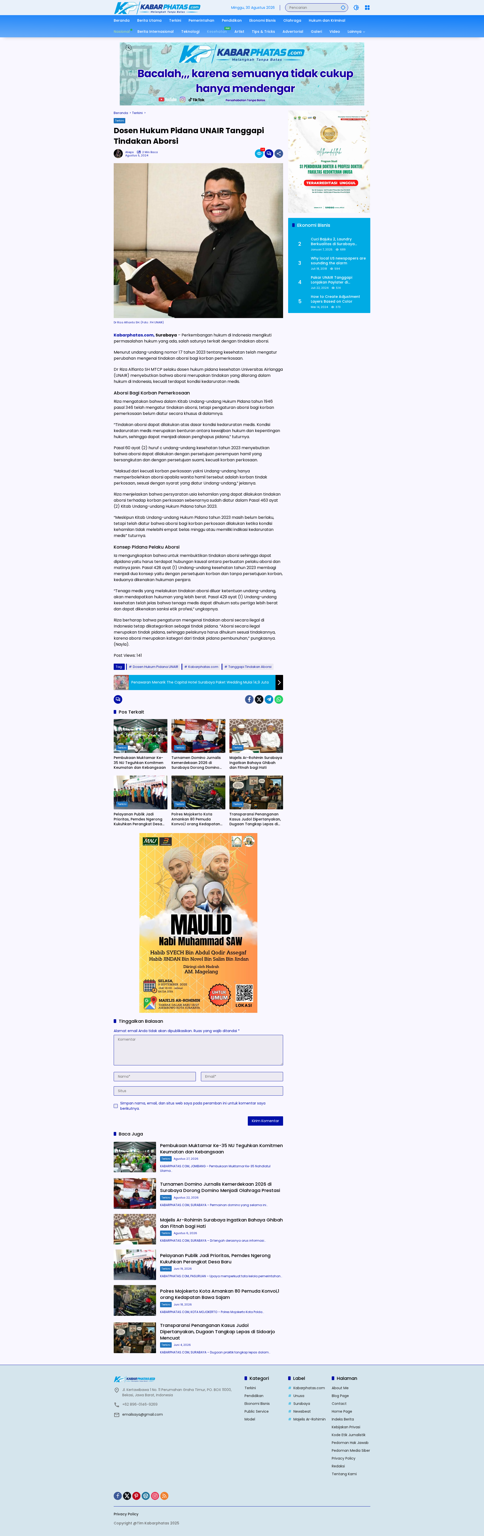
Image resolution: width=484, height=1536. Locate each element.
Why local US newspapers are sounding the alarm (338, 261)
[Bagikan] (279, 153)
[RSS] (164, 1496)
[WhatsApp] (279, 699)
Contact (339, 1403)
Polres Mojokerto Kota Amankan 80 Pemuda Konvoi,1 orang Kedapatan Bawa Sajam (195, 819)
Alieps (129, 152)
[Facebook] (249, 699)
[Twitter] (259, 699)
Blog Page (340, 1395)
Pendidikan (254, 1395)
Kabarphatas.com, (134, 335)
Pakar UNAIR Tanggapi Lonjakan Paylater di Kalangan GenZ (331, 280)
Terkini (119, 121)
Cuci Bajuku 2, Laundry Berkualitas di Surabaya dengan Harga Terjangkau (335, 242)
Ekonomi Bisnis (257, 1403)
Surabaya (301, 1403)
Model (250, 1419)
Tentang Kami (344, 1473)
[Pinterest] (136, 1496)
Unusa (298, 1395)
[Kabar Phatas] (157, 7)
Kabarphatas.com (203, 666)
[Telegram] (269, 699)
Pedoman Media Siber (351, 1450)
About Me (340, 1387)
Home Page (342, 1411)
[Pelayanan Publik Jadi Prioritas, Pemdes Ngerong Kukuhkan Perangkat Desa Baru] (140, 792)
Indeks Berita (343, 1419)
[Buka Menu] (367, 8)
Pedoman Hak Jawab (350, 1442)
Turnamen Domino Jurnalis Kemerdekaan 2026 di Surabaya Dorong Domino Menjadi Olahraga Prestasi (196, 762)
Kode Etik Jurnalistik (349, 1434)
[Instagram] (155, 1496)
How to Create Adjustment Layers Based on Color (335, 299)
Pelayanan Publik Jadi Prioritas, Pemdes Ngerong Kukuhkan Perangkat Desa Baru (138, 819)
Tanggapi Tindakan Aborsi (249, 666)
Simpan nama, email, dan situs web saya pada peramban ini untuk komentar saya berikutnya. (192, 1106)
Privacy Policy (343, 1458)
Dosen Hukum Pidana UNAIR (155, 666)
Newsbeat (302, 1411)
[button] (343, 7)
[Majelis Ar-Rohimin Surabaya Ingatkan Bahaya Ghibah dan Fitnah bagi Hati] (256, 736)
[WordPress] (146, 1496)
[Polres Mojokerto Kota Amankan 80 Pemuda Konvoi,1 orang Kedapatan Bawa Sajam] (198, 792)
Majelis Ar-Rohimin (309, 1419)
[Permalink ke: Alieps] (119, 153)
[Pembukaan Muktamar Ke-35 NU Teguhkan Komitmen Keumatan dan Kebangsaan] (140, 736)
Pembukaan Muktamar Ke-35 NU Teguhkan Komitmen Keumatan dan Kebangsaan (140, 762)
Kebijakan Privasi (346, 1427)
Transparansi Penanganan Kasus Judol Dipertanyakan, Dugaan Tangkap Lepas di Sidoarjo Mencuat (255, 819)
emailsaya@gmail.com (142, 1414)
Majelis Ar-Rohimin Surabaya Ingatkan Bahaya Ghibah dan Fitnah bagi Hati (255, 762)
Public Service (257, 1411)
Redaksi (338, 1466)
